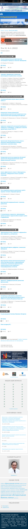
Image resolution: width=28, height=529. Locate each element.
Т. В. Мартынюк (23, 118)
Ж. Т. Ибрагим (10, 221)
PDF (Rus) (3, 65)
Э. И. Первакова (16, 238)
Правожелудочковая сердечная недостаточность (12, 449)
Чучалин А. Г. (14, 475)
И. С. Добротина (11, 164)
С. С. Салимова (16, 301)
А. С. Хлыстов (10, 162)
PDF (2, 53)
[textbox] (14, 20)
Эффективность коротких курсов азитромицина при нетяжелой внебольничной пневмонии (13, 444)
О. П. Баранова (21, 78)
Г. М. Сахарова (18, 177)
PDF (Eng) (3, 135)
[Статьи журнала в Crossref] (14, 374)
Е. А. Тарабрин (19, 236)
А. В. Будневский (4, 103)
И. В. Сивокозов (10, 83)
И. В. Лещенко (4, 63)
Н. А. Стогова (4, 206)
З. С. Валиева (3, 118)
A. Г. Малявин (17, 82)
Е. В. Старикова (4, 194)
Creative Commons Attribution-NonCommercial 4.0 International (14, 340)
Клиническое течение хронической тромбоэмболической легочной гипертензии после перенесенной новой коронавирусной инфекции (13, 114)
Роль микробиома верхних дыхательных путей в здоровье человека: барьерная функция (13, 190)
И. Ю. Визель (20, 79)
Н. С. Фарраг (15, 131)
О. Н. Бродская (4, 284)
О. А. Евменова (18, 219)
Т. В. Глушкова (10, 63)
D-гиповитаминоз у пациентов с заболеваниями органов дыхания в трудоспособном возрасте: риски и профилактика (14, 215)
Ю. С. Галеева (11, 194)
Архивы (11, 26)
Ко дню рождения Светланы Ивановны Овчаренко (13, 314)
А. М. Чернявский (4, 149)
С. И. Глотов (15, 251)
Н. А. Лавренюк (4, 164)
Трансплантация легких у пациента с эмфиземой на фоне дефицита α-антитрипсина (13, 233)
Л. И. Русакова (16, 179)
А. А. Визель (14, 79)
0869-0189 (15, 0)
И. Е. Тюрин (24, 85)
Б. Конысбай (23, 301)
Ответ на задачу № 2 (6, 324)
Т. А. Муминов (10, 302)
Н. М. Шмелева (4, 88)
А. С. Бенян (3, 269)
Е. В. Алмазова (12, 252)
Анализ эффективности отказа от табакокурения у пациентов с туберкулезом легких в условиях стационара (13, 173)
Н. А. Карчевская (4, 236)
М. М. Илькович (17, 81)
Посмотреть (5, 506)
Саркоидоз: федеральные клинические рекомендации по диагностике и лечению (11, 75)
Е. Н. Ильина (17, 194)
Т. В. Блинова (17, 162)
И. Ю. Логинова (11, 146)
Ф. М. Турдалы (4, 221)
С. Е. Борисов (3, 79)
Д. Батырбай (4, 302)
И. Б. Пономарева (4, 252)
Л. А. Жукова (9, 251)
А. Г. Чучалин (3, 78)
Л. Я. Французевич (5, 86)
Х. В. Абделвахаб (4, 133)
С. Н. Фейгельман (4, 104)
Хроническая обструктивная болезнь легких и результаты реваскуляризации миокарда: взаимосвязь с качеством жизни (12, 142)
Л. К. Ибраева (4, 219)
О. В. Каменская (4, 146)
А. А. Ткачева (17, 118)
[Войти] (21, 1)
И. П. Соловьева (4, 85)
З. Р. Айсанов (15, 78)
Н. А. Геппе (9, 79)
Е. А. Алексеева (21, 251)
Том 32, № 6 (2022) (13, 30)
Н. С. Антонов (11, 177)
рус (27, 1)
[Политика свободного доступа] (6, 374)
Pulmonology (3, 45)
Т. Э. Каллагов (4, 238)
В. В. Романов (4, 83)
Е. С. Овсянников (17, 103)
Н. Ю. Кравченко (9, 81)
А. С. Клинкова (18, 146)
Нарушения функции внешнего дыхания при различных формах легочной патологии (14, 435)
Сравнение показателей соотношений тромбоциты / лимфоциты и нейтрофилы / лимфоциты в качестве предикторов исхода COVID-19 (14, 127)
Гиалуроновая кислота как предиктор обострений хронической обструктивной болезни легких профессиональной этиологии (13, 158)
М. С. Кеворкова (11, 236)
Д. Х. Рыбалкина (10, 219)
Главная (2, 30)
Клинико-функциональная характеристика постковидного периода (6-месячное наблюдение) (13, 59)
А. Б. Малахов (10, 82)
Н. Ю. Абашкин (20, 269)
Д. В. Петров (23, 82)
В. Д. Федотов (4, 162)
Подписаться (5, 507)
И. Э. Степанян (11, 85)
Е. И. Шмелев (18, 86)
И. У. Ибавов (9, 238)
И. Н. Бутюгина (10, 284)
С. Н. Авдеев (9, 78)
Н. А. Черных (24, 177)
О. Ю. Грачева (18, 284)
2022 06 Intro (7, 45)
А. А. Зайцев (3, 81)
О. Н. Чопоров (12, 104)
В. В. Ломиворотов (22, 147)
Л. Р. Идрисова (10, 301)
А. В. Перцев (24, 104)
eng (24, 1)
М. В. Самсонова (17, 83)
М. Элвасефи (9, 131)
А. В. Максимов (18, 104)
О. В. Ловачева (4, 82)
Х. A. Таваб (20, 131)
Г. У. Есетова (3, 301)
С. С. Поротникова (5, 147)
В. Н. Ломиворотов (13, 147)
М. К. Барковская (10, 118)
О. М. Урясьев (3, 251)
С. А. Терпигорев (18, 85)
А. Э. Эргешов (10, 179)
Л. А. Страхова (23, 162)
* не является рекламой (14, 377)
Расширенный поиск (5, 23)
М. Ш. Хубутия (11, 239)
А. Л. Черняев (12, 86)
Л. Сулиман (3, 131)
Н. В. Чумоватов (4, 177)
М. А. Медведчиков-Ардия (11, 269)
